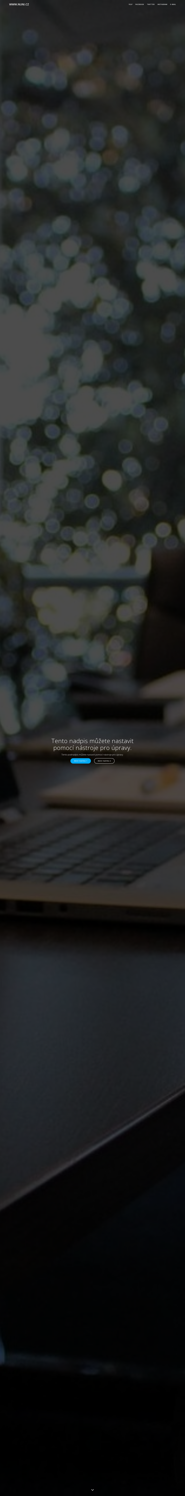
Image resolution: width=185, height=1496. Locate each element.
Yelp (130, 4)
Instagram (162, 4)
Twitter (151, 4)
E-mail (173, 4)
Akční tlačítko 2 (104, 761)
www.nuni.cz (19, 4)
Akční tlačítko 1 (80, 761)
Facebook (139, 4)
